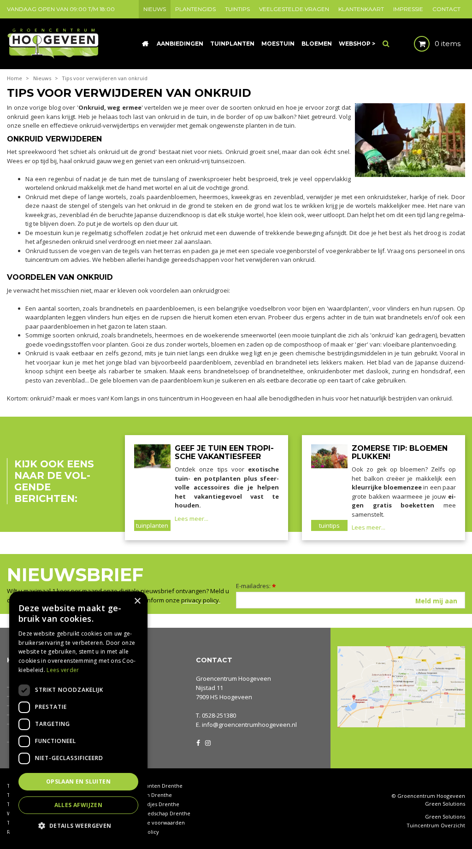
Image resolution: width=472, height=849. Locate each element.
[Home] (145, 43)
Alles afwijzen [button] (78, 805)
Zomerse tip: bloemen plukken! (400, 452)
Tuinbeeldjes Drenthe (152, 804)
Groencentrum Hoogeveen (233, 678)
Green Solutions (445, 803)
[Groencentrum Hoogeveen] (53, 43)
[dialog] (78, 715)
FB (198, 742)
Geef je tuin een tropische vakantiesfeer (224, 452)
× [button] (137, 601)
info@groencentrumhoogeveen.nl (249, 724)
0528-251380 (219, 715)
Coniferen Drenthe (148, 794)
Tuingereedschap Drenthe (157, 813)
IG (207, 742)
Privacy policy (142, 831)
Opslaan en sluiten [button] (78, 781)
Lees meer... (191, 518)
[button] (78, 825)
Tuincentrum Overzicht (436, 825)
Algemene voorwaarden (155, 822)
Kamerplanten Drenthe (154, 785)
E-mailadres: (256, 586)
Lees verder (63, 670)
